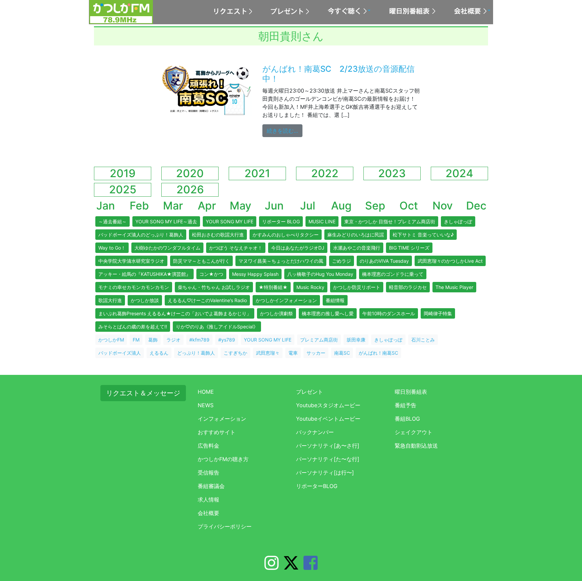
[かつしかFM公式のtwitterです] (291, 566)
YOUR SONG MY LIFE (229, 221)
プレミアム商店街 (319, 340)
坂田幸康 (356, 340)
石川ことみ (423, 340)
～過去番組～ (112, 221)
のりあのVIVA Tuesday (384, 261)
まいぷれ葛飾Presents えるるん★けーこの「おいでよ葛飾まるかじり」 (174, 313)
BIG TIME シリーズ (409, 248)
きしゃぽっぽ (458, 221)
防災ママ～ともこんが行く (201, 261)
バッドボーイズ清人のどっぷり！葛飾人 (140, 234)
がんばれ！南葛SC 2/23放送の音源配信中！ (338, 74)
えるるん (159, 353)
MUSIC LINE (322, 221)
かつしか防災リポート (356, 287)
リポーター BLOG (281, 221)
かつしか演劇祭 (276, 313)
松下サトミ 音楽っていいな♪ (423, 234)
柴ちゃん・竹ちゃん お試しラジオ (214, 287)
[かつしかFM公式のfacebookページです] (310, 566)
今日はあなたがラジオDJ (297, 248)
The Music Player (454, 287)
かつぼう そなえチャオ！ (235, 248)
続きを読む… (284, 130)
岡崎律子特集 (438, 313)
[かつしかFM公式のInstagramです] (271, 566)
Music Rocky (310, 287)
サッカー (315, 353)
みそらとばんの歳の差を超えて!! (132, 326)
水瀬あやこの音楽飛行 (356, 248)
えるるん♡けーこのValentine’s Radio (207, 300)
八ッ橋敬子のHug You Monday (320, 274)
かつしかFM (111, 340)
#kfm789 (199, 340)
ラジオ (173, 340)
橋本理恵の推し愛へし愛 (328, 313)
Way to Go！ (112, 248)
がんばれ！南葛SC (378, 353)
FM (136, 340)
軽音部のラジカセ (408, 287)
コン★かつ (211, 274)
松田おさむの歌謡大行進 (218, 234)
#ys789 (226, 340)
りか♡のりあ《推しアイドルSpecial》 (217, 326)
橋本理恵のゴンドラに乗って (392, 274)
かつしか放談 (145, 300)
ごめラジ (341, 261)
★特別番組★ (273, 287)
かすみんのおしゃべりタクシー (286, 234)
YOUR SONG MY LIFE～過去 (166, 221)
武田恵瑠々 (268, 353)
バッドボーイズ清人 (119, 353)
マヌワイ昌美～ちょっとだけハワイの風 (280, 261)
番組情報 (335, 300)
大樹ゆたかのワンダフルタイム (167, 248)
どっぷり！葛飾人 (196, 353)
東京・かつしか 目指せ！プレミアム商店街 (389, 221)
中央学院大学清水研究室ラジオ (131, 261)
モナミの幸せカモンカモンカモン (133, 287)
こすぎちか (235, 353)
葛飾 (153, 340)
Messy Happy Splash (255, 274)
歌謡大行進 (110, 300)
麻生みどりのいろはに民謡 (355, 234)
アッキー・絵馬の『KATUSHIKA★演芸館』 (144, 274)
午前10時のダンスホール (388, 313)
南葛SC (342, 353)
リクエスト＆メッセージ (143, 393)
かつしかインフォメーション (286, 300)
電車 (293, 353)
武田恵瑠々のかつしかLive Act (450, 261)
